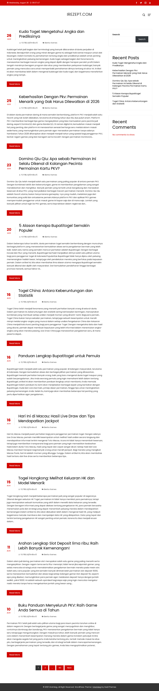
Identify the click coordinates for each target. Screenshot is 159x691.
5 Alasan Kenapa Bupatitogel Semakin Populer (54, 228)
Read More (14, 84)
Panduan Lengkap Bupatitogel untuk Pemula (59, 356)
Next (69, 667)
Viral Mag (97, 687)
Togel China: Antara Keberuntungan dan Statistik (55, 293)
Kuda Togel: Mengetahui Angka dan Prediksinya (51, 34)
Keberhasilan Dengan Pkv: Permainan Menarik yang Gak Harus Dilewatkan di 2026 (59, 99)
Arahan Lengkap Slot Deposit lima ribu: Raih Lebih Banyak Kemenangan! (58, 546)
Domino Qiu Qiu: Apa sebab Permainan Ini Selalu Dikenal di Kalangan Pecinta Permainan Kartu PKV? (57, 163)
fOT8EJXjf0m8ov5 (29, 43)
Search (116, 34)
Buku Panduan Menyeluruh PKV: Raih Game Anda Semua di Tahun (57, 608)
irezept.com (79, 14)
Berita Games (51, 43)
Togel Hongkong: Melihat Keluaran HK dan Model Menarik (56, 480)
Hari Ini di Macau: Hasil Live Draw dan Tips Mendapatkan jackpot (56, 418)
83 (60, 667)
